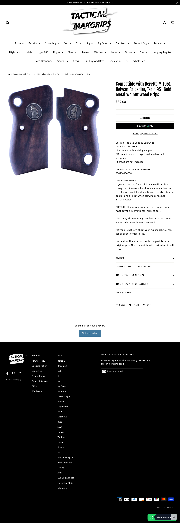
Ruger (57, 52)
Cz (77, 43)
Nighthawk (15, 52)
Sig (88, 43)
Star (142, 52)
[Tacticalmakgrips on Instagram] (19, 373)
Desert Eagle (141, 43)
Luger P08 (42, 52)
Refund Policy (38, 361)
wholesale (139, 61)
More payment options (145, 133)
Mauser (85, 52)
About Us (36, 355)
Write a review (90, 333)
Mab (29, 52)
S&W (71, 52)
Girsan (129, 52)
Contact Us (37, 371)
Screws (61, 61)
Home (8, 74)
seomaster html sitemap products (134, 267)
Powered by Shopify (13, 380)
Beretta (33, 43)
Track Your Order (119, 61)
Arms (76, 61)
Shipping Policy (39, 366)
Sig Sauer (103, 43)
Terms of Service (40, 381)
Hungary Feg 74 (161, 52)
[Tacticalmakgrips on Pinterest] (13, 373)
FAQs (34, 386)
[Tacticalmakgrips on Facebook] (7, 373)
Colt (66, 43)
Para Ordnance (44, 61)
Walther (99, 52)
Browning (51, 43)
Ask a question (124, 293)
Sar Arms (121, 43)
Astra (18, 43)
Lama (114, 52)
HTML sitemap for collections (132, 284)
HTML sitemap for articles (130, 275)
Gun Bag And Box (94, 61)
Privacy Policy (38, 376)
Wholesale (37, 391)
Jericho (158, 43)
